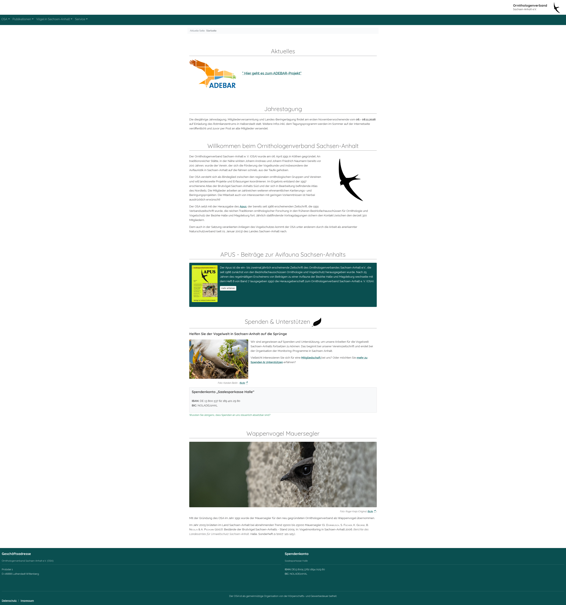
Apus (243, 206)
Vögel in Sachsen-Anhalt (53, 19)
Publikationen (22, 19)
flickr (242, 383)
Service (80, 19)
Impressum (27, 600)
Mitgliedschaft (311, 357)
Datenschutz (9, 600)
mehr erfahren (228, 288)
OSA (4, 19)
